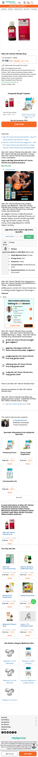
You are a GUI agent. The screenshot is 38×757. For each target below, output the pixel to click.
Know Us (4, 717)
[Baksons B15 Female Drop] (10, 587)
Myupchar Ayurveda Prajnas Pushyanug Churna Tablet (28, 115)
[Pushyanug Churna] (10, 444)
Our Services (5, 722)
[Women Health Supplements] (28, 444)
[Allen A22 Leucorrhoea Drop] (10, 558)
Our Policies (5, 719)
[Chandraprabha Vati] (10, 472)
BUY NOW (27, 754)
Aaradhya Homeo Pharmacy (13, 80)
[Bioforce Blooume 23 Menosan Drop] (28, 558)
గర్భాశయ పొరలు (10, 169)
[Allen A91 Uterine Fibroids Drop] (10, 524)
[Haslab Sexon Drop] (28, 587)
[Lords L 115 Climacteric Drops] (28, 615)
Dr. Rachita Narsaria (20, 420)
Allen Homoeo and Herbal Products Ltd (23, 70)
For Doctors (5, 724)
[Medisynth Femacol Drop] (10, 615)
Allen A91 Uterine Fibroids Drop (16, 404)
